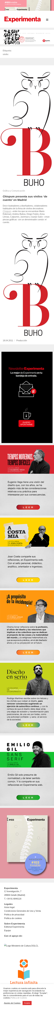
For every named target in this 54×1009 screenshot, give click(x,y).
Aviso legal (9, 907)
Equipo (7, 930)
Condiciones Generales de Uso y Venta (22, 911)
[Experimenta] (22, 19)
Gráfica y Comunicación (14, 191)
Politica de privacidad (14, 915)
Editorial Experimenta (14, 927)
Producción (21, 340)
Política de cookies (13, 918)
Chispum (7, 211)
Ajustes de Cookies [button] (12, 1003)
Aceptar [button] (27, 1003)
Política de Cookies (18, 998)
